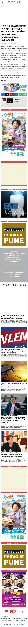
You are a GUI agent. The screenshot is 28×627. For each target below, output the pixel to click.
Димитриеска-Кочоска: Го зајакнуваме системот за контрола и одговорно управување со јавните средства (13, 454)
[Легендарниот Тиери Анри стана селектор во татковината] (14, 273)
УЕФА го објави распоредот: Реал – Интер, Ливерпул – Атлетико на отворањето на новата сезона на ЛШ (12, 317)
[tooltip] (3, 94)
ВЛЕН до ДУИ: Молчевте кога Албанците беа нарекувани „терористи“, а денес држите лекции (14, 351)
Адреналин (13, 43)
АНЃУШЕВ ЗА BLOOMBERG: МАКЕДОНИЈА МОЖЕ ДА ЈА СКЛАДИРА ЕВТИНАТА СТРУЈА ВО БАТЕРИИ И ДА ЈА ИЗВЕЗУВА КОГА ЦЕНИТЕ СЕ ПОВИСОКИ (13, 419)
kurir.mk (7, 80)
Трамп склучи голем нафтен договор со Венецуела (14, 384)
